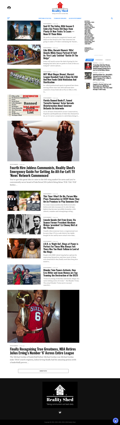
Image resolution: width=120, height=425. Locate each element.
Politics (87, 50)
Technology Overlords (60, 18)
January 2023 (89, 36)
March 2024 (88, 25)
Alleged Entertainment (75, 18)
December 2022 (89, 37)
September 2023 (90, 27)
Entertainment (89, 49)
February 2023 (89, 35)
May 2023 (87, 31)
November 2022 (89, 39)
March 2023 (88, 34)
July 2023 (87, 30)
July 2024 (87, 23)
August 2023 (88, 28)
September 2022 (90, 41)
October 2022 (89, 40)
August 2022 (88, 42)
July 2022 (87, 44)
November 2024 (89, 22)
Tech (86, 51)
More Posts (43, 371)
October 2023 (89, 26)
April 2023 (88, 32)
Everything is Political (45, 18)
